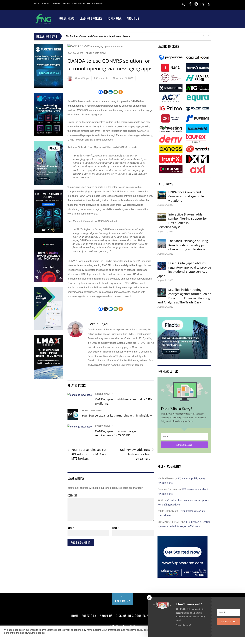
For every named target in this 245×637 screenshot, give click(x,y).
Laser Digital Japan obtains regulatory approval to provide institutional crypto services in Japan (184, 269)
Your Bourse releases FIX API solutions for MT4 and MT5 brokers (88, 453)
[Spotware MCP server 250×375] (48, 281)
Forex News (67, 18)
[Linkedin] (110, 92)
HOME (74, 615)
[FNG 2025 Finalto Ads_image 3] (48, 184)
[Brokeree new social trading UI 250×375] (48, 329)
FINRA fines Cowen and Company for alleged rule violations (98, 36)
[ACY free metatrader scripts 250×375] (48, 232)
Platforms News (96, 53)
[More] (120, 92)
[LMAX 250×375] (48, 378)
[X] (106, 92)
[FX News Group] (43, 23)
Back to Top (122, 600)
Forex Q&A (115, 18)
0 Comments (101, 78)
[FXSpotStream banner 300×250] (183, 575)
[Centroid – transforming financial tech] (48, 135)
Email (115, 528)
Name (71, 528)
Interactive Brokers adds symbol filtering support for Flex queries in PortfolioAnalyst (182, 220)
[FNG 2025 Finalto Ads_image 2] (183, 356)
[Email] (116, 92)
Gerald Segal (82, 78)
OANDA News (75, 53)
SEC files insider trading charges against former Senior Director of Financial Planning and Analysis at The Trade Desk (184, 296)
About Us (133, 18)
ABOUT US (106, 615)
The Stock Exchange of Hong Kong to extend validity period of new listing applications (189, 245)
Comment (73, 495)
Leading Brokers (91, 18)
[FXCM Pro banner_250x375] (48, 87)
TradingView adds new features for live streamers (136, 453)
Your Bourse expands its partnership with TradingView (117, 415)
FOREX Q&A (89, 615)
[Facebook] (100, 92)
